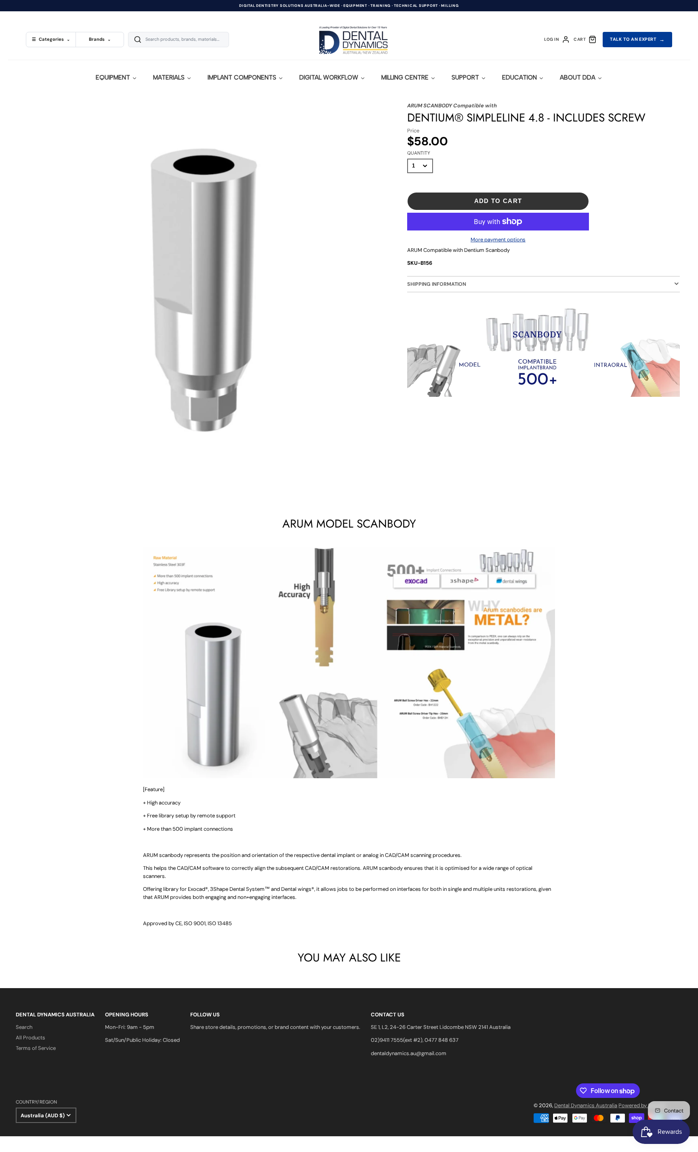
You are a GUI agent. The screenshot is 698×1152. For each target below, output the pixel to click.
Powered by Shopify (642, 1105)
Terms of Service (36, 1048)
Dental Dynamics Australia (585, 1105)
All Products (30, 1037)
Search (24, 1027)
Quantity (418, 153)
